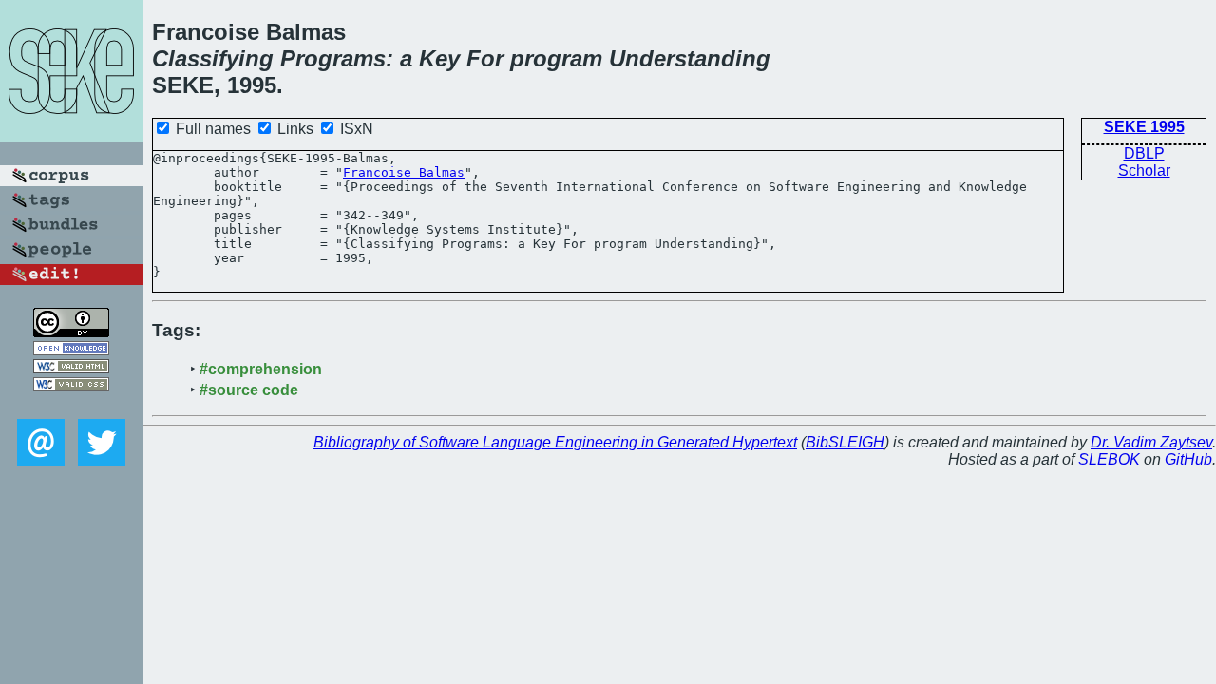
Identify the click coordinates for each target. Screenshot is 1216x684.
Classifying (213, 58)
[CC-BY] (71, 332)
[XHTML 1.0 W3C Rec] (71, 368)
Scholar (1144, 170)
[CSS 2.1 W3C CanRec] (71, 405)
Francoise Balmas (404, 172)
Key (439, 58)
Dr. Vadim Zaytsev (1151, 442)
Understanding (689, 58)
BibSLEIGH (845, 442)
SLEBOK (1109, 459)
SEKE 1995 (1144, 127)
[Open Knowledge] (71, 350)
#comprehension (261, 369)
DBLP (1144, 153)
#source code (249, 390)
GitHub (1188, 459)
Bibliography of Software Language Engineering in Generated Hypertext (555, 442)
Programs (333, 58)
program (556, 58)
